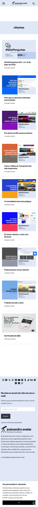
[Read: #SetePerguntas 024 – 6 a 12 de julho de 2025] (19, 49)
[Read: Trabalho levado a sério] (19, 290)
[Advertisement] (19, 15)
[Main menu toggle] (3, 3)
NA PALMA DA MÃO (12, 336)
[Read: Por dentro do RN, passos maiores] (19, 120)
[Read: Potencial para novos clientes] (19, 257)
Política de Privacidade (15, 497)
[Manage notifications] (34, 503)
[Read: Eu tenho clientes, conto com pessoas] (19, 221)
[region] (19, 494)
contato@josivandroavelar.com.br (13, 457)
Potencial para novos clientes (16, 270)
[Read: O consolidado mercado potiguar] (19, 188)
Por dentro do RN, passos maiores (18, 133)
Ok (19, 502)
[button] (34, 3)
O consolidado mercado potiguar (17, 201)
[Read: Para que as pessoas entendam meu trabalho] (19, 85)
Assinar (5, 416)
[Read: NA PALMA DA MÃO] (19, 323)
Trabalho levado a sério (14, 303)
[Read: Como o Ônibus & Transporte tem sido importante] (19, 153)
